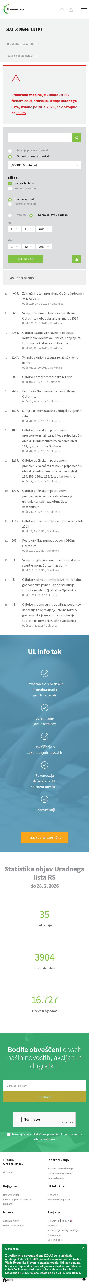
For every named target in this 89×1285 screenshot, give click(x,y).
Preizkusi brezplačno (45, 838)
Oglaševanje (54, 1235)
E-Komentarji (44, 809)
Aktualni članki (11, 1220)
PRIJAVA (45, 1097)
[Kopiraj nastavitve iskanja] (76, 259)
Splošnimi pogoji (44, 1134)
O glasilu (8, 1172)
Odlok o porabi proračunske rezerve (47, 377)
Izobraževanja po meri (60, 1173)
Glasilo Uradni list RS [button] (20, 44)
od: (10, 223)
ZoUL (28, 100)
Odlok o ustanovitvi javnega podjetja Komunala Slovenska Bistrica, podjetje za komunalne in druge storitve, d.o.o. (51, 337)
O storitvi (53, 1194)
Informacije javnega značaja (63, 1230)
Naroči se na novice (13, 1225)
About (65, 1220)
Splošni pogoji (55, 1239)
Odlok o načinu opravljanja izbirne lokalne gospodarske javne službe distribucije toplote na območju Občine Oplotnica (52, 584)
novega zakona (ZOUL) (38, 1255)
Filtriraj (25, 259)
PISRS (21, 113)
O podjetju (54, 1220)
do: (10, 240)
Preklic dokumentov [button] (19, 56)
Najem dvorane (56, 1177)
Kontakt (52, 1225)
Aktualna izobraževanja (60, 1168)
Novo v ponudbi (11, 1194)
